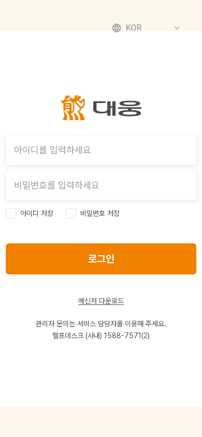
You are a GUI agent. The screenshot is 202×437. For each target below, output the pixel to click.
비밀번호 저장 (100, 213)
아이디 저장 (36, 213)
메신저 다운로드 (101, 301)
